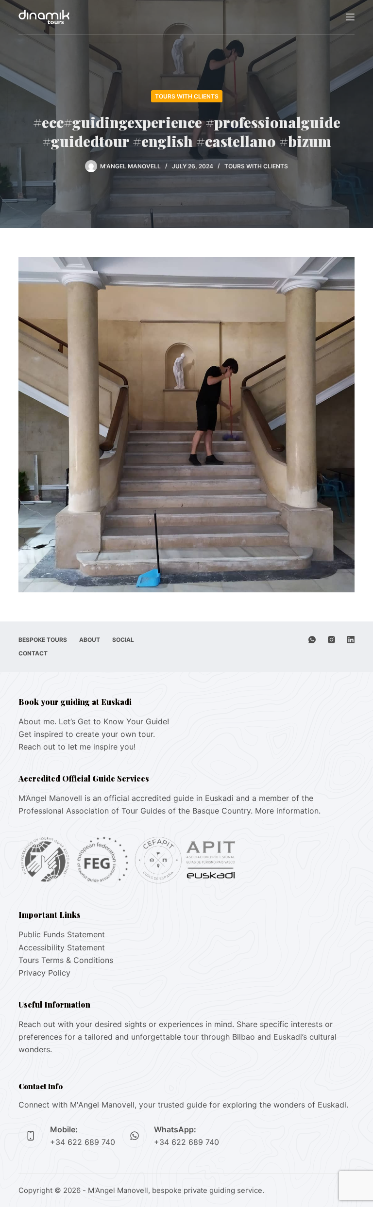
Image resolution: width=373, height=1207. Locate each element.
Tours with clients (187, 96)
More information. (288, 811)
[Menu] (350, 17)
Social (123, 639)
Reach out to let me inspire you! (77, 746)
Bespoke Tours (42, 639)
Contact (33, 653)
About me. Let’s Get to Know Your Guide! (93, 721)
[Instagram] (331, 639)
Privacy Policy (44, 973)
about (89, 639)
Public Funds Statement (61, 934)
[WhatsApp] (312, 639)
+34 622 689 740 (82, 1142)
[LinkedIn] (351, 639)
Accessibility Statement (61, 947)
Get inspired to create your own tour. (86, 734)
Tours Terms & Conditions (65, 960)
